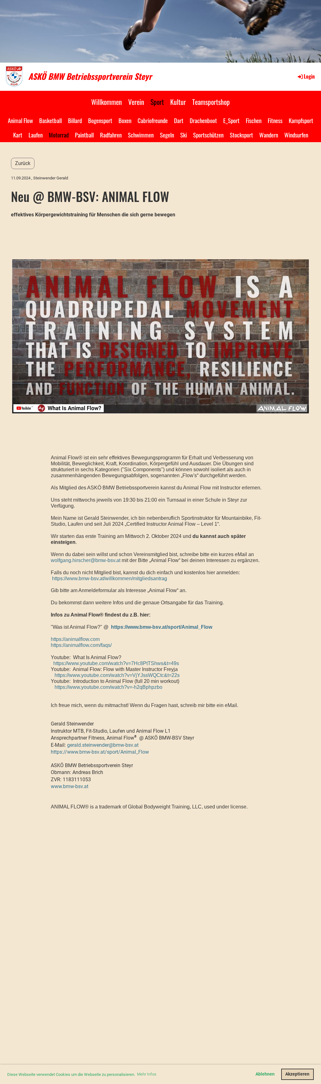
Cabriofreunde (153, 120)
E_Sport (231, 120)
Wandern (268, 134)
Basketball (50, 120)
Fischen (253, 120)
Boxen (124, 120)
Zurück (22, 163)
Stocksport (241, 134)
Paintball (84, 134)
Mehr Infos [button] (146, 1074)
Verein (136, 102)
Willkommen (106, 102)
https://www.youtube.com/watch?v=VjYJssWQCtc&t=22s (117, 675)
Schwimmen (141, 134)
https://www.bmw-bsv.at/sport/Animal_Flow (161, 627)
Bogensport (100, 120)
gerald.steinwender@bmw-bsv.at (103, 745)
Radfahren (111, 134)
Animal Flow (20, 120)
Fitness (275, 120)
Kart (17, 134)
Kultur (178, 102)
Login (309, 76)
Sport (157, 102)
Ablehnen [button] (265, 1074)
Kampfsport (301, 120)
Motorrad (59, 134)
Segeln (167, 134)
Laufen (36, 134)
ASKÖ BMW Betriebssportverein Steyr (90, 76)
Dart (178, 120)
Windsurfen (296, 134)
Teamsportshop (211, 102)
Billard (75, 120)
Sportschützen (208, 134)
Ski (183, 134)
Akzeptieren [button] (297, 1074)
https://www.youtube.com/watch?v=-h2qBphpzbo (108, 687)
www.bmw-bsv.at (69, 786)
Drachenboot (203, 120)
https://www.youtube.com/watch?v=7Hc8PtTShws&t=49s (116, 663)
